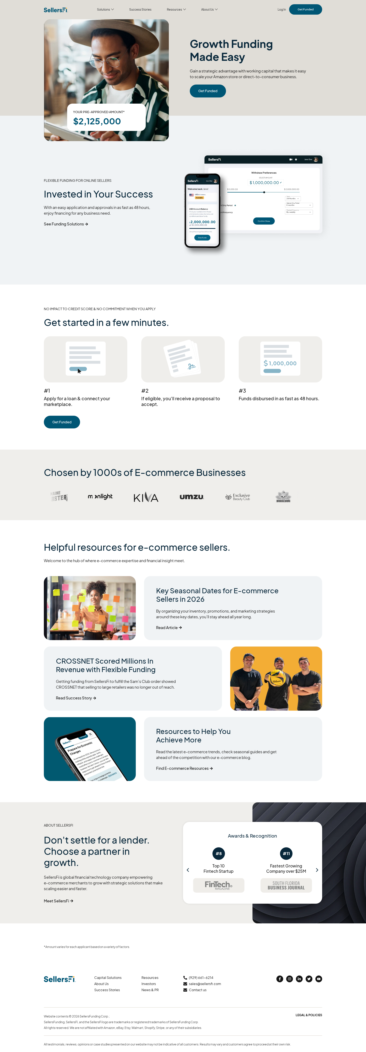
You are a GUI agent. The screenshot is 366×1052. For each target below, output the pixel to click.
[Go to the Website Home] (56, 9)
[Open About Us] (216, 9)
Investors (148, 983)
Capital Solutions (108, 977)
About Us (101, 983)
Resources (149, 977)
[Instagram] (289, 979)
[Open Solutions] (112, 9)
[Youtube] (318, 979)
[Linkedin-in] (299, 979)
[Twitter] (309, 979)
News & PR (150, 990)
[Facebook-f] (279, 979)
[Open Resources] (184, 9)
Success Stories (107, 990)
